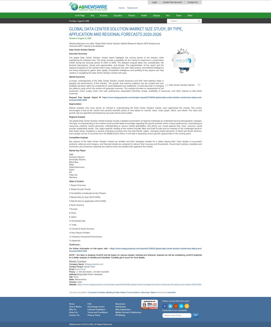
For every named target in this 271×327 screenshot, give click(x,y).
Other (189, 15)
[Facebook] (164, 306)
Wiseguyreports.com (94, 264)
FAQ (89, 304)
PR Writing (120, 315)
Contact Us (192, 2)
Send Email (80, 269)
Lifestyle (156, 15)
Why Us (72, 310)
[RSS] (186, 306)
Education (118, 15)
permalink (172, 292)
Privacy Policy (94, 315)
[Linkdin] (175, 306)
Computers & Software (96, 292)
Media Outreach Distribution (128, 312)
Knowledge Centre (96, 307)
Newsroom (132, 8)
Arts (92, 15)
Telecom (153, 292)
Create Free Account (172, 2)
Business (104, 15)
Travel (178, 15)
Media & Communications (130, 292)
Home (121, 8)
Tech (168, 15)
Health (144, 15)
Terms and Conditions (98, 312)
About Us (73, 312)
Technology (145, 292)
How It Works (75, 307)
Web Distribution (123, 310)
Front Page (80, 15)
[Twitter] (170, 306)
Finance (131, 15)
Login (154, 2)
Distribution (120, 307)
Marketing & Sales (113, 292)
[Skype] (181, 306)
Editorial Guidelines (96, 310)
